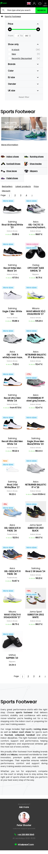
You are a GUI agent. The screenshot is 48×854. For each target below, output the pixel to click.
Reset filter (24, 97)
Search (41, 10)
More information (9, 144)
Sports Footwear (13, 16)
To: (21, 35)
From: (11, 35)
